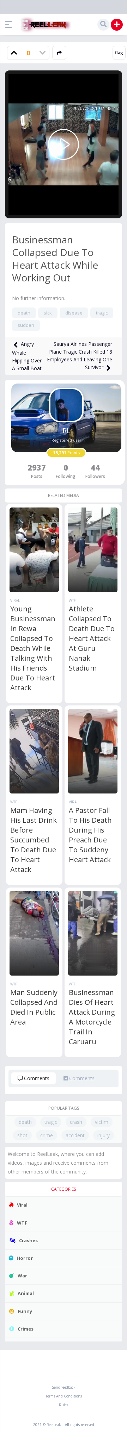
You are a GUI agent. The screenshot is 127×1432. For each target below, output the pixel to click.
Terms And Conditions (64, 1396)
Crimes (26, 1329)
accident (75, 1135)
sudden (26, 325)
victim (101, 1122)
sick (48, 313)
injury (103, 1135)
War (22, 1275)
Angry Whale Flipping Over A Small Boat (27, 356)
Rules (63, 1404)
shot (22, 1135)
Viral (15, 600)
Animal (26, 1293)
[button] (10, 24)
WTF (72, 600)
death (24, 313)
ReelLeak (54, 1424)
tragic (102, 313)
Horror (25, 1258)
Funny (25, 1311)
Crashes (28, 1240)
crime (46, 1135)
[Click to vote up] (14, 53)
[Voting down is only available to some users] (42, 53)
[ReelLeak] (44, 24)
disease (74, 313)
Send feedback (63, 1387)
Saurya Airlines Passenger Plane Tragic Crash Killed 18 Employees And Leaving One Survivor (79, 356)
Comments (36, 1078)
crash (76, 1122)
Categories (63, 1189)
